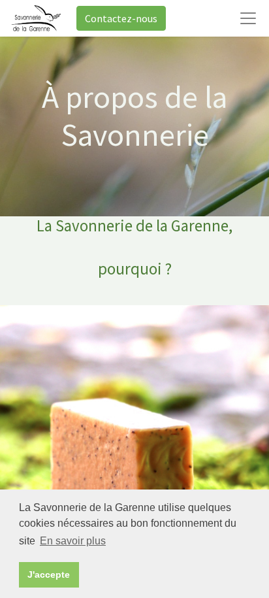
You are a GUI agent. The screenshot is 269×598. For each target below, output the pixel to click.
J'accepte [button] (48, 574)
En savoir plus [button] (73, 540)
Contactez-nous (121, 18)
